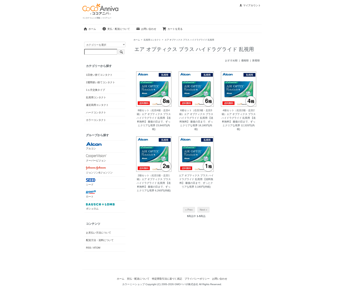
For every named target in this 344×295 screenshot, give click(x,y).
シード (90, 184)
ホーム (92, 28)
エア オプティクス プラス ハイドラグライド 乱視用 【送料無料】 (196, 179)
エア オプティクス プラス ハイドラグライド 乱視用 (189, 40)
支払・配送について (118, 28)
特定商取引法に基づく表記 (167, 278)
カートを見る (175, 28)
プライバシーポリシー (197, 278)
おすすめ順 (231, 60)
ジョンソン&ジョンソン (99, 172)
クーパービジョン (96, 160)
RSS (88, 247)
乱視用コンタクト (152, 40)
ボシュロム (92, 208)
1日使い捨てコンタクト (99, 74)
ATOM (96, 247)
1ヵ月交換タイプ (95, 89)
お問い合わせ (148, 28)
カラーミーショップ (133, 284)
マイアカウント (252, 5)
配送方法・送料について (100, 240)
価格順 (245, 60)
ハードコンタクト (96, 112)
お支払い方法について (98, 232)
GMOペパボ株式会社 (186, 284)
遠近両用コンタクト (97, 104)
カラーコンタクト (96, 120)
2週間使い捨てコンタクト (100, 82)
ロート (90, 196)
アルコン (91, 148)
